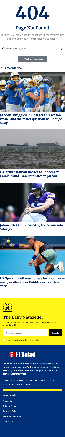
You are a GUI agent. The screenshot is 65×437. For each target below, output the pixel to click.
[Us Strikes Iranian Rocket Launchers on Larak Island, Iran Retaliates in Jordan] (32, 149)
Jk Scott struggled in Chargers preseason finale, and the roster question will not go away (31, 119)
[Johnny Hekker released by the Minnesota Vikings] (32, 202)
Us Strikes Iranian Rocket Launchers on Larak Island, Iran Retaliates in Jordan (29, 174)
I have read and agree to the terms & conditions (24, 340)
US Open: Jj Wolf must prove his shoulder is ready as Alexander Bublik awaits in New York (32, 282)
